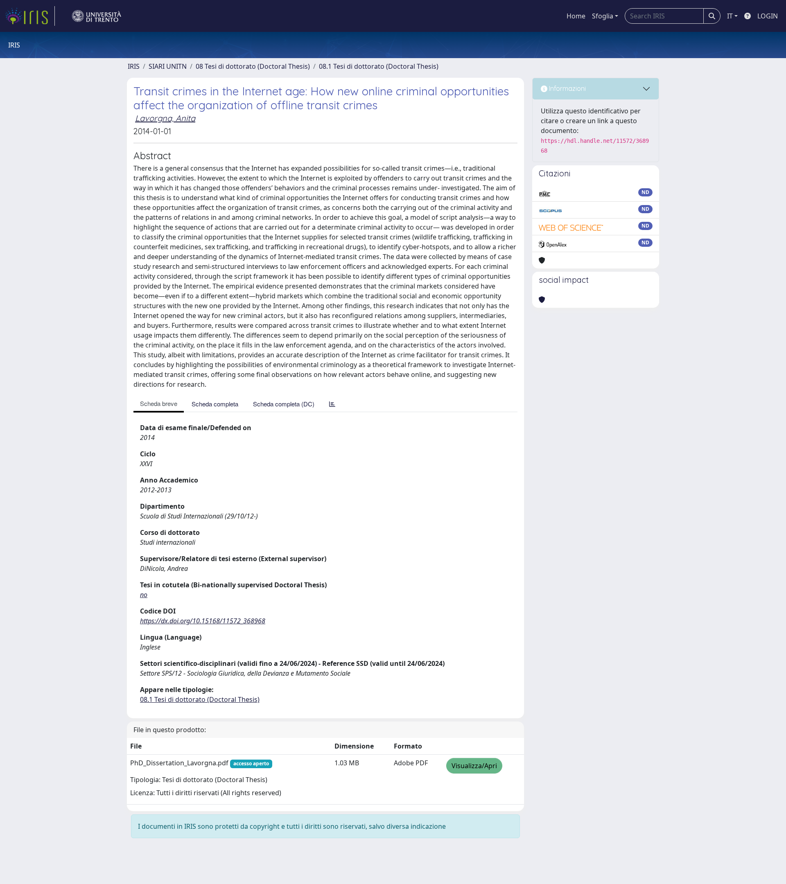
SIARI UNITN (168, 66)
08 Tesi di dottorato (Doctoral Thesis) (253, 66)
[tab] (332, 404)
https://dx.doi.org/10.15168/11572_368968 (202, 620)
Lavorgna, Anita (165, 118)
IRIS (134, 66)
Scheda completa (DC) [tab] (283, 403)
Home (576, 15)
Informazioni (566, 88)
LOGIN (767, 15)
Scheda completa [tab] (215, 403)
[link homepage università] (96, 16)
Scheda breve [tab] (158, 403)
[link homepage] (30, 16)
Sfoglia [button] (602, 15)
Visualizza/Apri (474, 765)
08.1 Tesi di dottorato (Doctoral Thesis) (378, 66)
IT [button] (730, 15)
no (143, 594)
